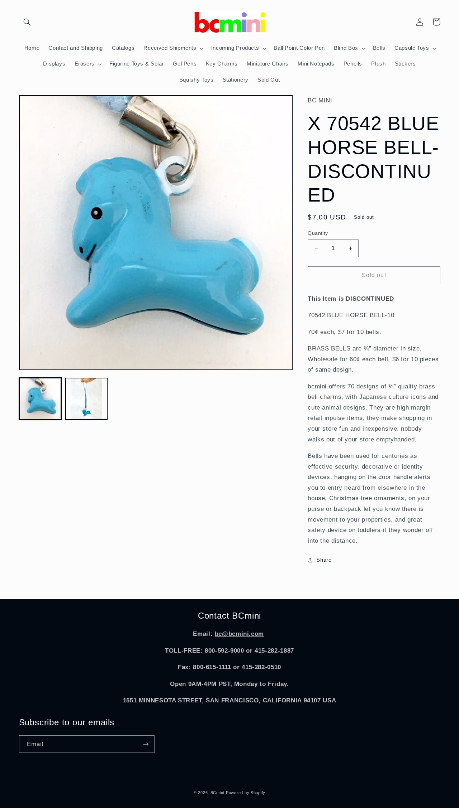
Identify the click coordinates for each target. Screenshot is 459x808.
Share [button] (323, 560)
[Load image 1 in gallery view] (40, 399)
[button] (27, 22)
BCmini (217, 792)
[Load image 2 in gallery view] (86, 399)
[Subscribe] (145, 744)
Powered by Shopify (245, 792)
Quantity (318, 233)
